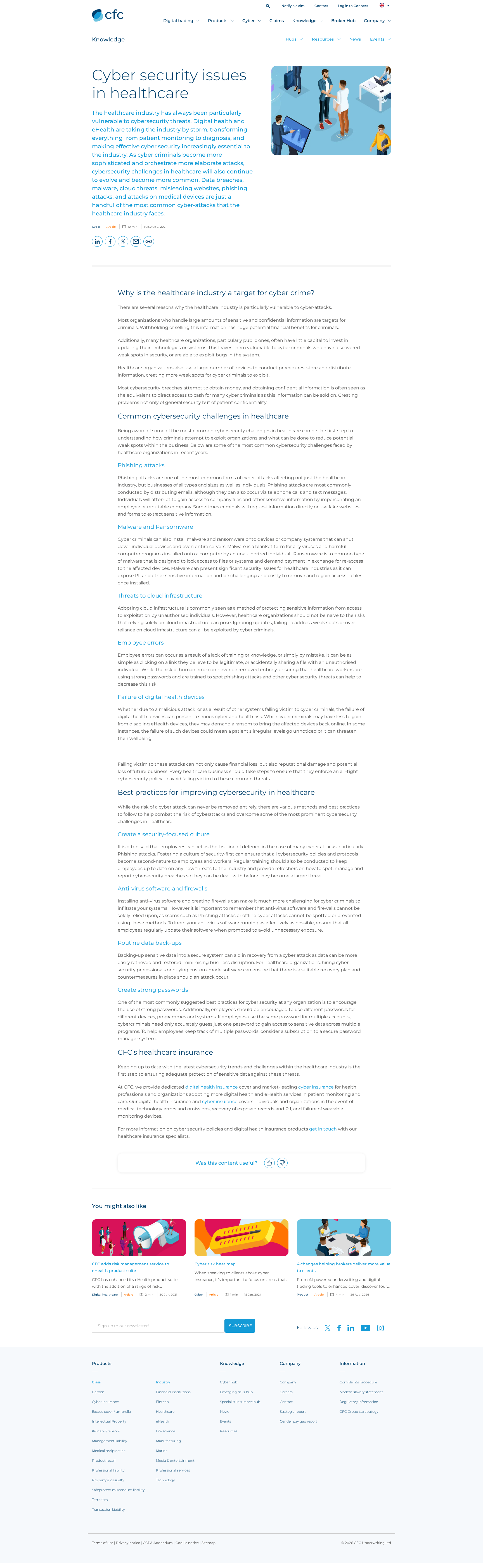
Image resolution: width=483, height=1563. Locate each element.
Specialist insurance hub (240, 1402)
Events (377, 39)
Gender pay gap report (298, 1421)
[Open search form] (268, 5)
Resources (323, 39)
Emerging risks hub (236, 1392)
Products (218, 20)
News (355, 39)
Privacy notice (128, 1543)
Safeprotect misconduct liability (118, 1490)
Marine (161, 1451)
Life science (165, 1431)
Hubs (291, 39)
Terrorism (100, 1500)
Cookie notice (187, 1543)
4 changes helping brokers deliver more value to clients (343, 1267)
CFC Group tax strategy (359, 1411)
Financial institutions (173, 1392)
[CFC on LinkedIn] (348, 1327)
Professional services (173, 1470)
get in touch (323, 1129)
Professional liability (108, 1470)
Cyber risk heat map (215, 1263)
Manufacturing (168, 1441)
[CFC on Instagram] (377, 1327)
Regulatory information (359, 1402)
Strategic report (293, 1411)
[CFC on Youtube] (363, 1327)
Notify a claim (293, 6)
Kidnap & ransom (106, 1431)
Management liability (109, 1441)
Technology (165, 1480)
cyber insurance (220, 1101)
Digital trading (178, 20)
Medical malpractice (109, 1451)
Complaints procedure (358, 1382)
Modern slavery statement (361, 1392)
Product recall (103, 1460)
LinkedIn (97, 246)
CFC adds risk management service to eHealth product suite (130, 1267)
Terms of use (102, 1543)
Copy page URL (149, 246)
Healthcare (165, 1411)
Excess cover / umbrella (111, 1411)
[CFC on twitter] (325, 1327)
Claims (276, 20)
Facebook (110, 246)
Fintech (162, 1402)
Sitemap (209, 1543)
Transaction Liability (108, 1509)
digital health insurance (211, 1087)
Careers (286, 1392)
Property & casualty (108, 1480)
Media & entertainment (175, 1460)
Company (374, 20)
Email (136, 246)
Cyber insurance (105, 1402)
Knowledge (304, 20)
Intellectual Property (109, 1421)
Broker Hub (343, 20)
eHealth (162, 1421)
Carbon (98, 1392)
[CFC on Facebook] (337, 1327)
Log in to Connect (353, 6)
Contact (321, 6)
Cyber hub (228, 1382)
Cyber (248, 20)
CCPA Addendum (158, 1543)
